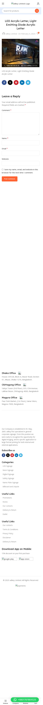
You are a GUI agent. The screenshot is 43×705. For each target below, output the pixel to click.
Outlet (5, 514)
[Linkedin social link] (22, 82)
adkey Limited (11, 33)
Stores (5, 502)
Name (5, 138)
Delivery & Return (9, 510)
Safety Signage (8, 478)
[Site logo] (20, 3)
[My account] (38, 3)
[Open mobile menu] (3, 3)
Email (5, 148)
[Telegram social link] (28, 82)
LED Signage (7, 466)
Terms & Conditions (10, 529)
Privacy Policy (8, 533)
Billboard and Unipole (11, 486)
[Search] (37, 11)
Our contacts (8, 506)
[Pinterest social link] (16, 82)
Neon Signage (8, 470)
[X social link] (10, 82)
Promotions (7, 498)
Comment (6, 110)
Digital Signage (8, 474)
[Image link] (8, 420)
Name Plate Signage (10, 482)
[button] (25, 699)
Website (5, 159)
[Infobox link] (11, 373)
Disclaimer (7, 537)
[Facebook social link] (4, 82)
